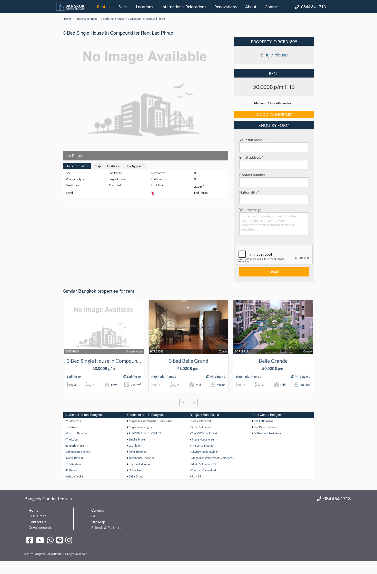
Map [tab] (98, 166)
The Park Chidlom (265, 427)
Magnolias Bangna (140, 427)
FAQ (94, 516)
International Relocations (183, 6)
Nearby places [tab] (134, 166)
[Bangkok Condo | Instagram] (68, 539)
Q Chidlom (135, 445)
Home (33, 510)
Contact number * (253, 175)
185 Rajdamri (74, 464)
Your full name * (252, 140)
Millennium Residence (267, 433)
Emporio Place (75, 445)
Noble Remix (137, 470)
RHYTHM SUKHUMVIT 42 (145, 433)
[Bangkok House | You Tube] (40, 539)
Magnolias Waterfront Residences (212, 458)
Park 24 (196, 476)
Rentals (103, 6)
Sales (122, 6)
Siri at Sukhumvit (201, 427)
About (250, 6)
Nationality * (249, 192)
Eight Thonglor (138, 451)
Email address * (251, 157)
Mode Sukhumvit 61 (203, 464)
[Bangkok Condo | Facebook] (29, 539)
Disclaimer (37, 516)
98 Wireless (73, 421)
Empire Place (137, 439)
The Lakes (72, 439)
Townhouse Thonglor (141, 458)
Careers (97, 510)
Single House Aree (202, 439)
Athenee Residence (78, 451)
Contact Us (37, 522)
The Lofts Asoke (264, 421)
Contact (272, 6)
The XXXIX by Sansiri (204, 433)
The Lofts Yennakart (203, 470)
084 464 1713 (337, 498)
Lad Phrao (74, 155)
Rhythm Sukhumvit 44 (205, 451)
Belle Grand (136, 476)
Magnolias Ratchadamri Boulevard (150, 421)
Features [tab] (113, 166)
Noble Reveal (74, 458)
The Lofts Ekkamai (202, 445)
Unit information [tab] (77, 166)
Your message (250, 209)
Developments (40, 527)
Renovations (225, 6)
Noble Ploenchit (201, 421)
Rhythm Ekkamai (139, 464)
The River (72, 427)
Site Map (98, 522)
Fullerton (71, 470)
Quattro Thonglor (77, 433)
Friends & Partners (106, 527)
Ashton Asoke (74, 476)
